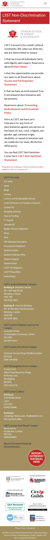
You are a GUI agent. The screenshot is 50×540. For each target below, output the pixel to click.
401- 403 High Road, (13, 291)
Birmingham (9, 379)
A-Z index (8, 181)
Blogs (6, 190)
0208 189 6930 (11, 360)
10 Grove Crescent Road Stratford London (23, 353)
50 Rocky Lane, (11, 376)
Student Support (11, 259)
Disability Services (12, 212)
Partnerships (9, 276)
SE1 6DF (8, 337)
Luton (6, 401)
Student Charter (11, 250)
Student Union (10, 263)
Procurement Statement (14, 246)
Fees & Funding (11, 216)
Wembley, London (12, 294)
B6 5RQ (7, 382)
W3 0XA (7, 434)
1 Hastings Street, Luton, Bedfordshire (21, 416)
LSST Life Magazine (13, 268)
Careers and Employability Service (19, 199)
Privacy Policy (20, 528)
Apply (6, 186)
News (6, 233)
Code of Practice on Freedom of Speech (22, 203)
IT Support (8, 220)
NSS (6, 237)
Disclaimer (31, 528)
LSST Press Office (12, 272)
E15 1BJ (8, 356)
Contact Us (9, 207)
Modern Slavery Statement (16, 229)
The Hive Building (18, 306)
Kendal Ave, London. (13, 431)
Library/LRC (9, 225)
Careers (7, 194)
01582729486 (10, 407)
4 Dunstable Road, (12, 398)
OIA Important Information (15, 242)
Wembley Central (17, 287)
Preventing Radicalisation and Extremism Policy (21, 109)
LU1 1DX (8, 404)
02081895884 (10, 437)
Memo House (10, 428)
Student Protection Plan (14, 255)
